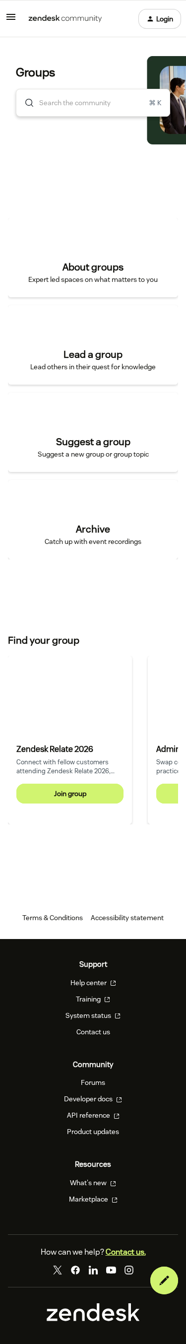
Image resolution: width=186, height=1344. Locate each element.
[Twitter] (57, 1270)
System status (89, 1015)
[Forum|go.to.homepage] (65, 19)
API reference (89, 1115)
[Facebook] (75, 1270)
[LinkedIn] (93, 1270)
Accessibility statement (127, 917)
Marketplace (89, 1199)
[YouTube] (111, 1270)
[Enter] (25, 103)
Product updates (93, 1131)
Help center (89, 982)
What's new (89, 1182)
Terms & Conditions (52, 917)
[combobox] (93, 103)
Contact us (93, 1031)
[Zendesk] (93, 1318)
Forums (93, 1082)
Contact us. (126, 1252)
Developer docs (89, 1098)
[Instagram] (129, 1270)
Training (89, 999)
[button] (164, 1280)
